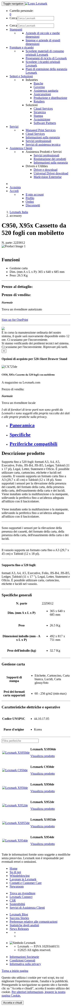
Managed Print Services (41, 130)
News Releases (19, 928)
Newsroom (17, 886)
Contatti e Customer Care (26, 883)
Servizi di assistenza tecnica (43, 144)
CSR (13, 900)
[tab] (40, 425)
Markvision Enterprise (48, 177)
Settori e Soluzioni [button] (21, 76)
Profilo (30, 198)
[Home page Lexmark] (36, 3)
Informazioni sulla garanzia (43, 137)
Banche (38, 83)
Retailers (39, 101)
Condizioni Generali (22, 960)
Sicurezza (40, 112)
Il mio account (35, 194)
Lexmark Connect (21, 897)
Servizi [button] (14, 126)
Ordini (30, 201)
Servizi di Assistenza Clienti (27, 907)
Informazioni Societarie (24, 956)
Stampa (38, 115)
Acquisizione (42, 119)
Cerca (13, 18)
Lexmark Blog (19, 914)
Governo (39, 87)
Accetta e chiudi (12, 1002)
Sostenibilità (17, 904)
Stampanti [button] (16, 29)
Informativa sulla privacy (25, 964)
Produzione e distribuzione (50, 97)
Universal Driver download (51, 173)
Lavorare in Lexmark (23, 879)
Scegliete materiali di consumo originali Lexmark (45, 52)
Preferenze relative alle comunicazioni (33, 921)
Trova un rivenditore (22, 893)
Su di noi (15, 872)
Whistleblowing (20, 875)
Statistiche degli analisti (24, 925)
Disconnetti (33, 205)
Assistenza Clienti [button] (21, 148)
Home (13, 868)
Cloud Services (43, 108)
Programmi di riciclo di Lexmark (46, 58)
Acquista (15, 187)
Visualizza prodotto (42, 756)
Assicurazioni (42, 94)
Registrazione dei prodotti (50, 159)
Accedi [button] (14, 191)
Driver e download (45, 169)
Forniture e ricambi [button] (22, 47)
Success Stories (19, 918)
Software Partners (45, 123)
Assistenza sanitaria (46, 90)
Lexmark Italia (19, 212)
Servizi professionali (38, 141)
